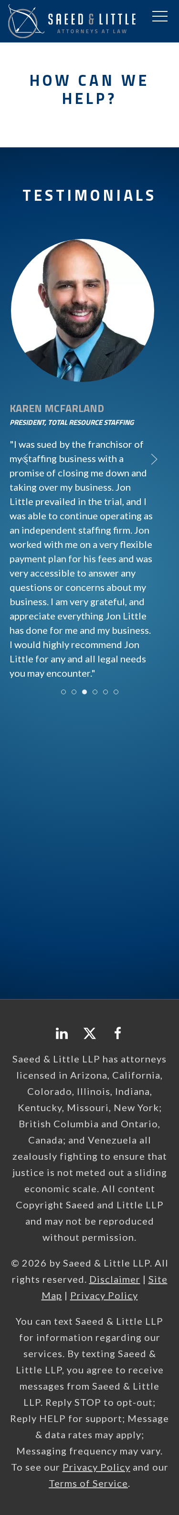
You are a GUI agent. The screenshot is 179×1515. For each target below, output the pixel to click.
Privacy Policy (104, 1295)
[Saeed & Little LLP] (71, 19)
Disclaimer (114, 1279)
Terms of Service (88, 1483)
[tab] (63, 692)
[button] (159, 16)
